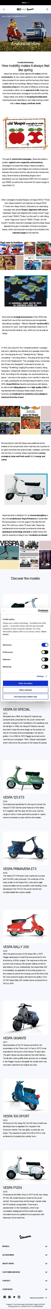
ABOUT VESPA (8, 1263)
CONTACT (6, 1281)
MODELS (5, 1246)
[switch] (45, 652)
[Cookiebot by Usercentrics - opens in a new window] (38, 611)
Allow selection (25, 690)
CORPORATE (7, 1289)
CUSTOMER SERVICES (11, 1272)
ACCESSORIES (8, 1255)
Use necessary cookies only (25, 697)
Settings (40, 676)
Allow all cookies (25, 683)
